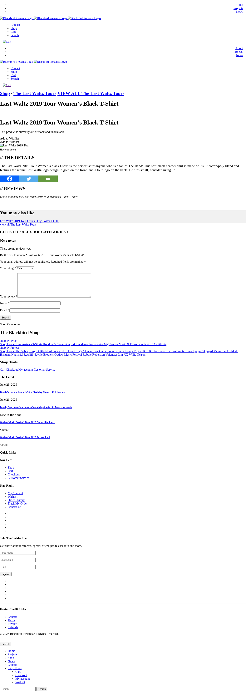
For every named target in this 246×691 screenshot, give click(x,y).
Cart (13, 31)
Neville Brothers (44, 354)
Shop (14, 28)
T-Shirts (37, 344)
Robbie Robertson (94, 354)
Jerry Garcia (100, 351)
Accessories (96, 344)
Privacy (12, 623)
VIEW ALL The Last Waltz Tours (90, 93)
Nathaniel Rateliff (22, 354)
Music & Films (128, 344)
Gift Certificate (157, 344)
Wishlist (12, 496)
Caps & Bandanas (77, 344)
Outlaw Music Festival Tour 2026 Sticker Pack (25, 437)
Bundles (143, 344)
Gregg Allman (83, 351)
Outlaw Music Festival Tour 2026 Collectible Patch (27, 422)
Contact (15, 24)
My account (26, 369)
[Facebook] (9, 178)
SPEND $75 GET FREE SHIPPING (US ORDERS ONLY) (47, 204)
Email (4, 310)
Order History (16, 500)
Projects (238, 8)
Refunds (13, 627)
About (239, 4)
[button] (9, 138)
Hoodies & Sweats (54, 344)
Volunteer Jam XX (117, 354)
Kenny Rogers (134, 351)
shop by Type (8, 340)
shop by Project (9, 347)
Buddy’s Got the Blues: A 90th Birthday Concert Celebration (32, 392)
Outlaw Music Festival (68, 354)
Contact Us (14, 507)
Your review (8, 296)
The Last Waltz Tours (34, 93)
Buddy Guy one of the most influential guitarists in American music (36, 407)
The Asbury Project (27, 351)
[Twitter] (28, 178)
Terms (11, 620)
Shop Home (7, 344)
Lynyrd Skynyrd (203, 351)
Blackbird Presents (51, 351)
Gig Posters (111, 344)
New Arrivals (23, 344)
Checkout (12, 369)
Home (11, 651)
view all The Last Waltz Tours (18, 224)
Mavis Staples (222, 351)
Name (5, 303)
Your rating (8, 268)
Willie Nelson (137, 354)
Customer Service (44, 369)
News (239, 11)
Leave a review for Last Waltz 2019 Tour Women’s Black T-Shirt (38, 196)
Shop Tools (15, 668)
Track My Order (17, 503)
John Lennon (116, 351)
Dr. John (68, 351)
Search (15, 35)
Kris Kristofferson (154, 351)
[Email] (48, 178)
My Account (15, 493)
